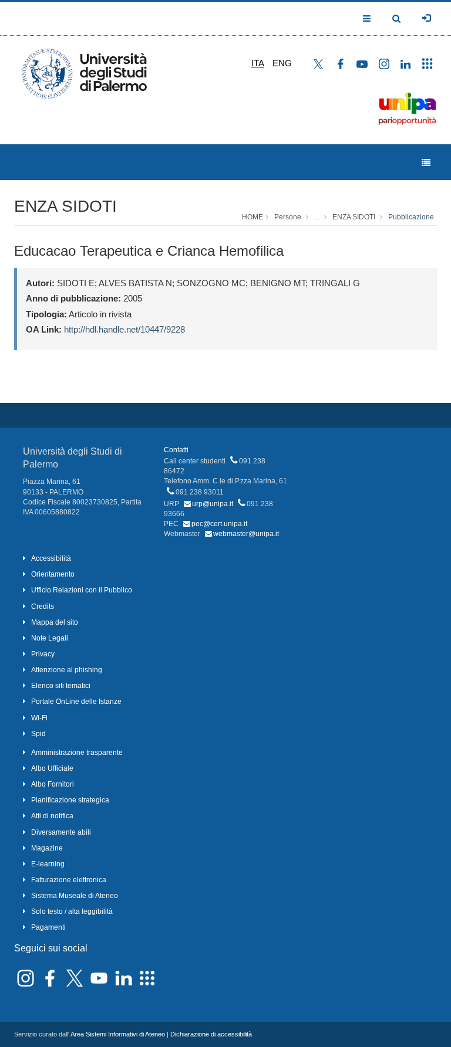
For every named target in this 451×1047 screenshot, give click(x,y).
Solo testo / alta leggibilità (72, 911)
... (316, 217)
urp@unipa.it (212, 504)
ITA (257, 63)
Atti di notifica (52, 816)
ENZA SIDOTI (65, 206)
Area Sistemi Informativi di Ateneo (117, 1034)
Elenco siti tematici (60, 686)
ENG (282, 63)
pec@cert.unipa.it (219, 524)
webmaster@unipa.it (246, 534)
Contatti (176, 450)
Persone (287, 217)
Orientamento (53, 574)
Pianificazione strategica (70, 800)
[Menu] (426, 163)
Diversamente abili (61, 832)
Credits (42, 606)
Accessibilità (51, 558)
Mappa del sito (54, 622)
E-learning (48, 864)
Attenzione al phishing (66, 670)
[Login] (426, 18)
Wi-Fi (39, 718)
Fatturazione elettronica (68, 880)
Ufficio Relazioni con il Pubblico (81, 590)
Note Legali (49, 638)
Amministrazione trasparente (77, 752)
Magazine (47, 848)
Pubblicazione (411, 217)
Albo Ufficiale (52, 768)
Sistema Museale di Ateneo (74, 896)
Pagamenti (48, 927)
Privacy (43, 654)
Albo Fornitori (52, 784)
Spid (38, 734)
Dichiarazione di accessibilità (211, 1034)
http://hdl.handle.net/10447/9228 (124, 329)
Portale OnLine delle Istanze (76, 701)
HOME (252, 217)
